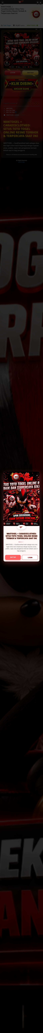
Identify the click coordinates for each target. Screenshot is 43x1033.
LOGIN (30, 557)
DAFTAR (13, 557)
